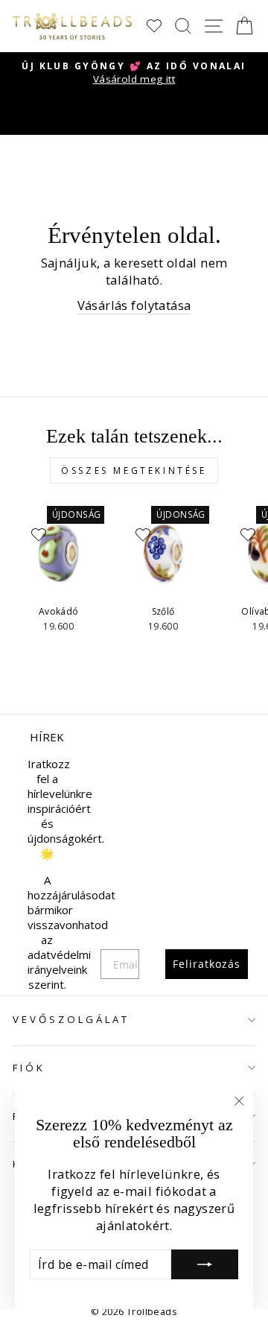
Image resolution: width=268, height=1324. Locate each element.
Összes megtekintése (133, 470)
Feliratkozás (206, 964)
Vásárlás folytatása (134, 305)
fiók (29, 1067)
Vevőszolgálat (71, 1019)
